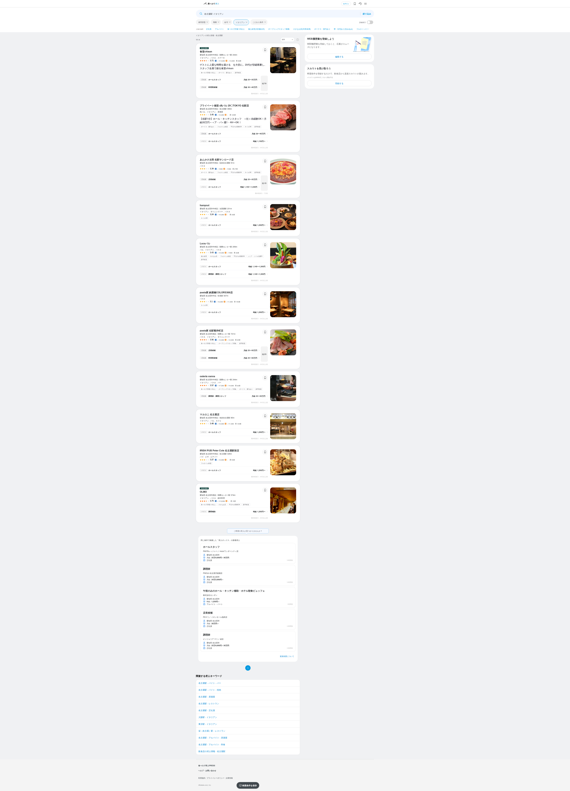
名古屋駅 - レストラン (208, 703)
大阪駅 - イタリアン (207, 717)
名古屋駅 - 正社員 (206, 710)
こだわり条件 (258, 22)
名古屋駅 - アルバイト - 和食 (211, 744)
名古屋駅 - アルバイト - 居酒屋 (212, 737)
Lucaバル (205, 243)
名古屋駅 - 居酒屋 (206, 696)
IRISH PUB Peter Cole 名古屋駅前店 (219, 450)
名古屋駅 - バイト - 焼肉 (209, 689)
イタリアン (240, 22)
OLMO (203, 491)
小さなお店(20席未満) (302, 29)
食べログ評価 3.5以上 (236, 29)
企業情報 (229, 778)
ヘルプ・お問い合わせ (207, 770)
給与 (226, 22)
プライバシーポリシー (215, 778)
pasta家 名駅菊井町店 (211, 330)
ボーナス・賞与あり (322, 29)
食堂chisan (206, 51)
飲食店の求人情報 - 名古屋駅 (211, 751)
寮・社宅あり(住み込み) (343, 29)
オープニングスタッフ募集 (279, 29)
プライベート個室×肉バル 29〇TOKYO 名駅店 (224, 105)
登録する (339, 83)
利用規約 (201, 778)
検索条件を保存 (249, 785)
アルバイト (219, 29)
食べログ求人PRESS (206, 765)
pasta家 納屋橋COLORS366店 (216, 292)
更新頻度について (287, 656)
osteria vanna (207, 376)
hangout (204, 205)
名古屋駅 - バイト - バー (209, 682)
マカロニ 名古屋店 (209, 414)
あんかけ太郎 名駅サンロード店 (217, 159)
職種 (215, 22)
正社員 (208, 29)
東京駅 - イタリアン (207, 723)
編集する (339, 56)
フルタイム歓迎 (362, 29)
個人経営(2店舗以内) (256, 29)
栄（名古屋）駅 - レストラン (211, 730)
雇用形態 (201, 22)
